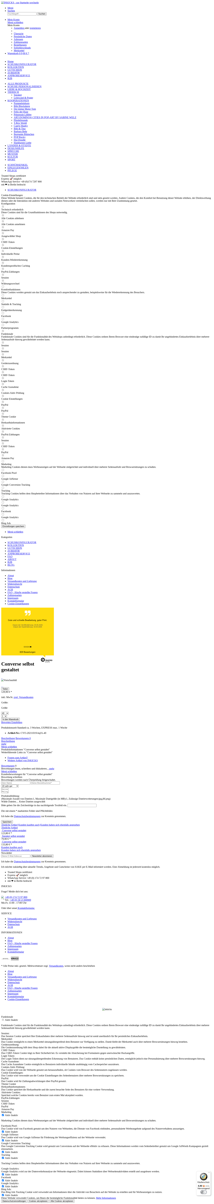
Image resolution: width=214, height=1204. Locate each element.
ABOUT (12, 559)
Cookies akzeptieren (38, 1201)
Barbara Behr (20, 131)
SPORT (11, 159)
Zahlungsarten (21, 42)
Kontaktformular (16, 601)
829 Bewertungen (27, 652)
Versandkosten (56, 966)
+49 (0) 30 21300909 (20, 900)
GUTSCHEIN (15, 548)
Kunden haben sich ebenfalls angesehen (60, 824)
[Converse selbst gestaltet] (1, 830)
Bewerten (6, 722)
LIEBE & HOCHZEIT (19, 89)
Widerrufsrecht (15, 584)
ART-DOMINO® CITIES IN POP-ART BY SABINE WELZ (45, 117)
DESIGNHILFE (16, 148)
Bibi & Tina (20, 128)
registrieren (35, 28)
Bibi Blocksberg (22, 106)
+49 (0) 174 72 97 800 (16, 897)
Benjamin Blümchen (24, 134)
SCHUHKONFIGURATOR (22, 542)
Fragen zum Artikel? (18, 757)
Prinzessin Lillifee (22, 114)
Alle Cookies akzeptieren (62, 1201)
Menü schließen (15, 22)
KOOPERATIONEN (18, 100)
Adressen (18, 39)
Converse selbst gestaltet (14, 830)
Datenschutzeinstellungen (14, 1201)
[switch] (204, 1192)
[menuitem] (110, 8)
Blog (10, 578)
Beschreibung (8, 738)
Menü (10, 8)
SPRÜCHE (13, 151)
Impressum (13, 598)
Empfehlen (16, 722)
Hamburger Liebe (22, 142)
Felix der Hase (21, 111)
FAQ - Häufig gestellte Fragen (23, 592)
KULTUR (13, 156)
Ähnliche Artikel (9, 824)
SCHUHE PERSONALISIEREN (25, 86)
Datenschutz (14, 586)
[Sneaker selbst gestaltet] (1, 836)
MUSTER (13, 154)
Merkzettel (19, 50)
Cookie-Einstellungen (18, 603)
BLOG (11, 565)
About (11, 575)
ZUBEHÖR (14, 551)
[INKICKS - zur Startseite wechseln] (20, 2)
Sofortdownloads (22, 47)
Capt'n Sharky (21, 125)
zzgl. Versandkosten (23, 697)
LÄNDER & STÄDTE (19, 145)
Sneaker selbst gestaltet (13, 836)
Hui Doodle (20, 140)
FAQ (10, 556)
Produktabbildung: (10, 796)
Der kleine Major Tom (25, 109)
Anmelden (19, 28)
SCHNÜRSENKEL (18, 165)
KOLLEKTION (16, 545)
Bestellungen (20, 45)
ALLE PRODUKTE (18, 83)
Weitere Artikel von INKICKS (23, 760)
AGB (10, 589)
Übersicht (18, 33)
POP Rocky (20, 137)
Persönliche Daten (23, 36)
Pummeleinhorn (21, 103)
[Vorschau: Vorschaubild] (1, 677)
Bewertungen (23, 738)
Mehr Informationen (106, 1198)
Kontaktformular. (26, 908)
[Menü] (209, 1173)
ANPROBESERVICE (19, 553)
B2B (10, 562)
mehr (3, 744)
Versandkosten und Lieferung (22, 581)
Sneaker (18, 95)
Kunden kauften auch (29, 824)
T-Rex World (20, 123)
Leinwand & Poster (23, 97)
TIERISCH (13, 92)
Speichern (7, 822)
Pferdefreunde (21, 120)
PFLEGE (12, 170)
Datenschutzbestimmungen (27, 816)
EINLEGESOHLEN (18, 167)
